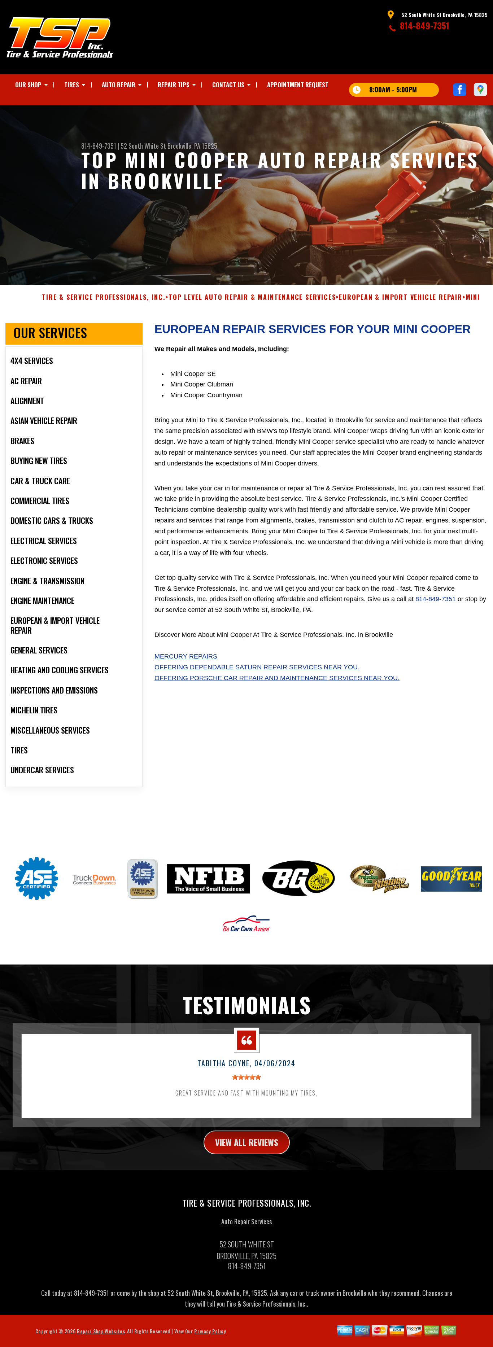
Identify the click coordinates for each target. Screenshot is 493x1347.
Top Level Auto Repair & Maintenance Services (252, 297)
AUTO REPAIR (118, 84)
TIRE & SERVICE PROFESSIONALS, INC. (103, 297)
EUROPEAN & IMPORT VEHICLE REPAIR (400, 297)
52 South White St (143, 145)
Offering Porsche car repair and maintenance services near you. (277, 678)
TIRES (71, 84)
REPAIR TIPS (173, 84)
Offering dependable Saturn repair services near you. (256, 667)
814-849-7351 (424, 25)
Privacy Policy (210, 1331)
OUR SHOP (28, 84)
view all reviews (246, 1142)
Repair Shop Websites (101, 1331)
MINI (473, 297)
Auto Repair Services (246, 1221)
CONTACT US (228, 84)
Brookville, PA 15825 (192, 145)
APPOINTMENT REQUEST (297, 84)
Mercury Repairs (185, 656)
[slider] (246, 1077)
